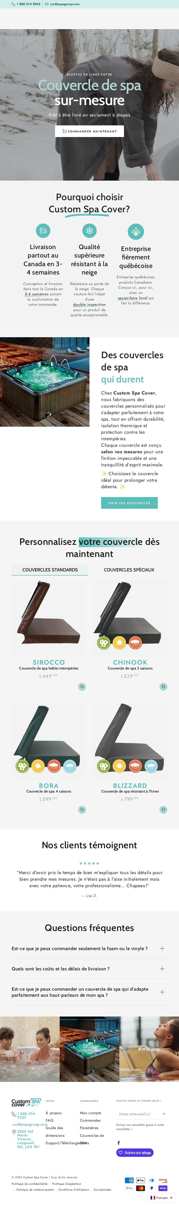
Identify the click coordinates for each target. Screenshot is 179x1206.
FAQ (49, 1120)
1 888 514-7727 (26, 1116)
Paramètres (89, 1127)
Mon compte (90, 1113)
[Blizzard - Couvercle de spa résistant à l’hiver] (130, 742)
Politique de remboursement (35, 1190)
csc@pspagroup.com (30, 1125)
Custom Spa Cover (35, 1177)
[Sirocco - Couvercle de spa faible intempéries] (49, 618)
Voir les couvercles (129, 503)
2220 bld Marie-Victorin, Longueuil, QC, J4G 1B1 (28, 1139)
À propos (54, 1113)
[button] (161, 1197)
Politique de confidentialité (30, 1184)
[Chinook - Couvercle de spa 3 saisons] (130, 618)
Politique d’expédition (66, 1184)
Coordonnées (102, 1190)
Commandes (90, 1120)
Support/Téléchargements (67, 1143)
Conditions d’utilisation (74, 1190)
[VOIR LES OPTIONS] (82, 687)
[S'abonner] (164, 1114)
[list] (89, 272)
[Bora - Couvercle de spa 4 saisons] (49, 742)
